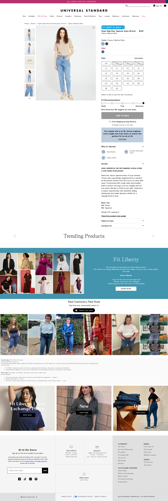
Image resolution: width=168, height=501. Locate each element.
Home (27, 24)
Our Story (121, 446)
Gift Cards (147, 452)
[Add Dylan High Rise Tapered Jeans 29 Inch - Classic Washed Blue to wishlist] (93, 27)
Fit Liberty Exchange (125, 479)
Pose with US (148, 446)
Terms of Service (42, 461)
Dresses (59, 16)
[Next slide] (30, 98)
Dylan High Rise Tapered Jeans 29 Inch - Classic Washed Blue (60, 24)
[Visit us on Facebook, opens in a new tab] (19, 479)
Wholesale (122, 460)
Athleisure (115, 16)
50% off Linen (42, 16)
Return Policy (123, 476)
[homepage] (84, 10)
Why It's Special (108, 146)
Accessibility (122, 482)
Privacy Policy (30, 461)
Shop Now (27, 415)
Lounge (107, 16)
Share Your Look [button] (86, 310)
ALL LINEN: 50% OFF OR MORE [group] (84, 2)
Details (104, 164)
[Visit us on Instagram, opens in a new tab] (30, 479)
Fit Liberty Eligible (111, 27)
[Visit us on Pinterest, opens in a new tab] (36, 479)
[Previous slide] (30, 26)
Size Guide (139, 58)
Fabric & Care (107, 221)
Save (143, 16)
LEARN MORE (126, 288)
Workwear (77, 16)
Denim (52, 16)
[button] (106, 63)
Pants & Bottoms (90, 16)
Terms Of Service (100, 496)
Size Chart (147, 465)
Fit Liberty (121, 452)
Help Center (122, 471)
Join (45, 470)
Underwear (125, 16)
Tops (100, 16)
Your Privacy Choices (85, 496)
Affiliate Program (150, 455)
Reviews (121, 463)
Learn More (114, 139)
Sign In (158, 6)
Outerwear (135, 16)
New (24, 16)
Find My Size (148, 462)
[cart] (165, 5)
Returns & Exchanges (126, 473)
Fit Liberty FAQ (123, 455)
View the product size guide (113, 216)
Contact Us (106, 226)
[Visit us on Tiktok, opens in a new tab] (25, 479)
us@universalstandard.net (97, 453)
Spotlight (31, 16)
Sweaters (68, 16)
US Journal (122, 458)
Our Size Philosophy (125, 449)
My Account (148, 449)
